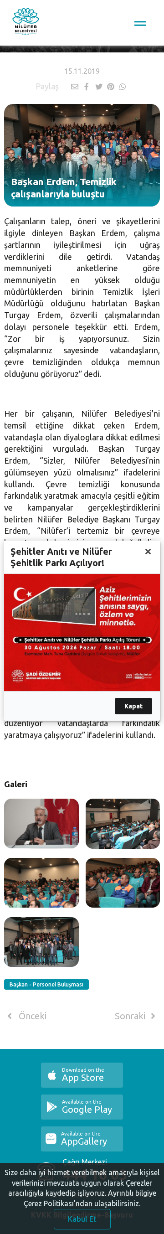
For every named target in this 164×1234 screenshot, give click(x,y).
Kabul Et (82, 1219)
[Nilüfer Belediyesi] (25, 23)
